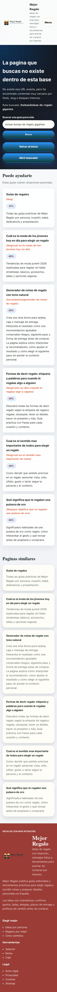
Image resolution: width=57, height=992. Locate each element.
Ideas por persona (16, 927)
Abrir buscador (28, 157)
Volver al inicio (28, 146)
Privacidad (11, 975)
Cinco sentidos (14, 935)
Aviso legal (11, 970)
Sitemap (10, 983)
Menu (48, 22)
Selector (10, 949)
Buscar (28, 134)
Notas (9, 953)
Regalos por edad (16, 931)
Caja (8, 957)
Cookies (10, 979)
